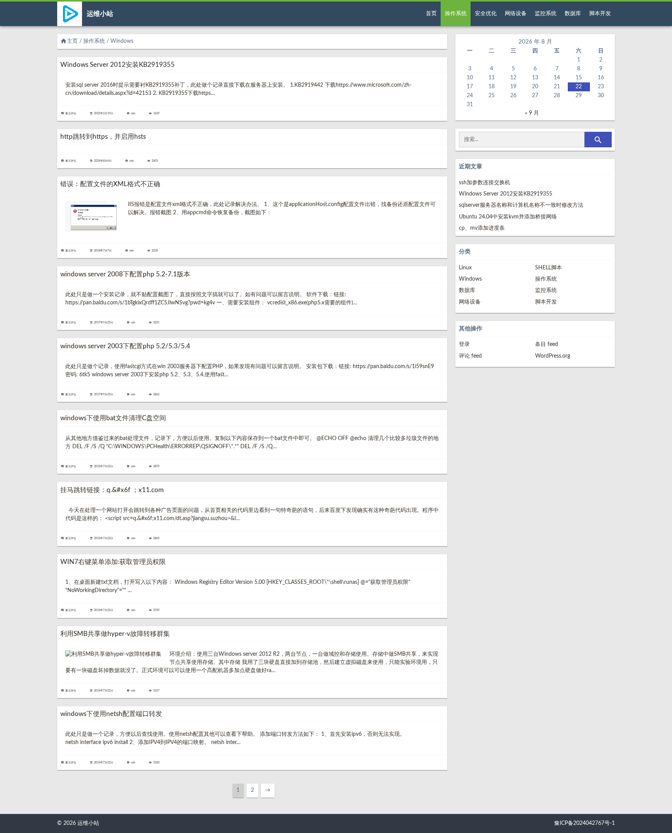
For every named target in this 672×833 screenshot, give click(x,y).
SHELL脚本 (548, 268)
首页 (431, 13)
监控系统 (545, 13)
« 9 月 (532, 113)
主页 (69, 41)
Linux (465, 268)
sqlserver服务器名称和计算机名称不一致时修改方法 (521, 205)
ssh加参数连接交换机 (484, 182)
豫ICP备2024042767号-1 (584, 823)
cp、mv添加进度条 (482, 228)
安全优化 (486, 13)
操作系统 (456, 13)
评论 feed (470, 356)
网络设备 (516, 13)
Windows (470, 279)
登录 (464, 344)
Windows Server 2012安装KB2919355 (505, 194)
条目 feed (546, 344)
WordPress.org (552, 356)
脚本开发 (600, 13)
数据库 (573, 13)
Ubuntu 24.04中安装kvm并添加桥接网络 (508, 217)
